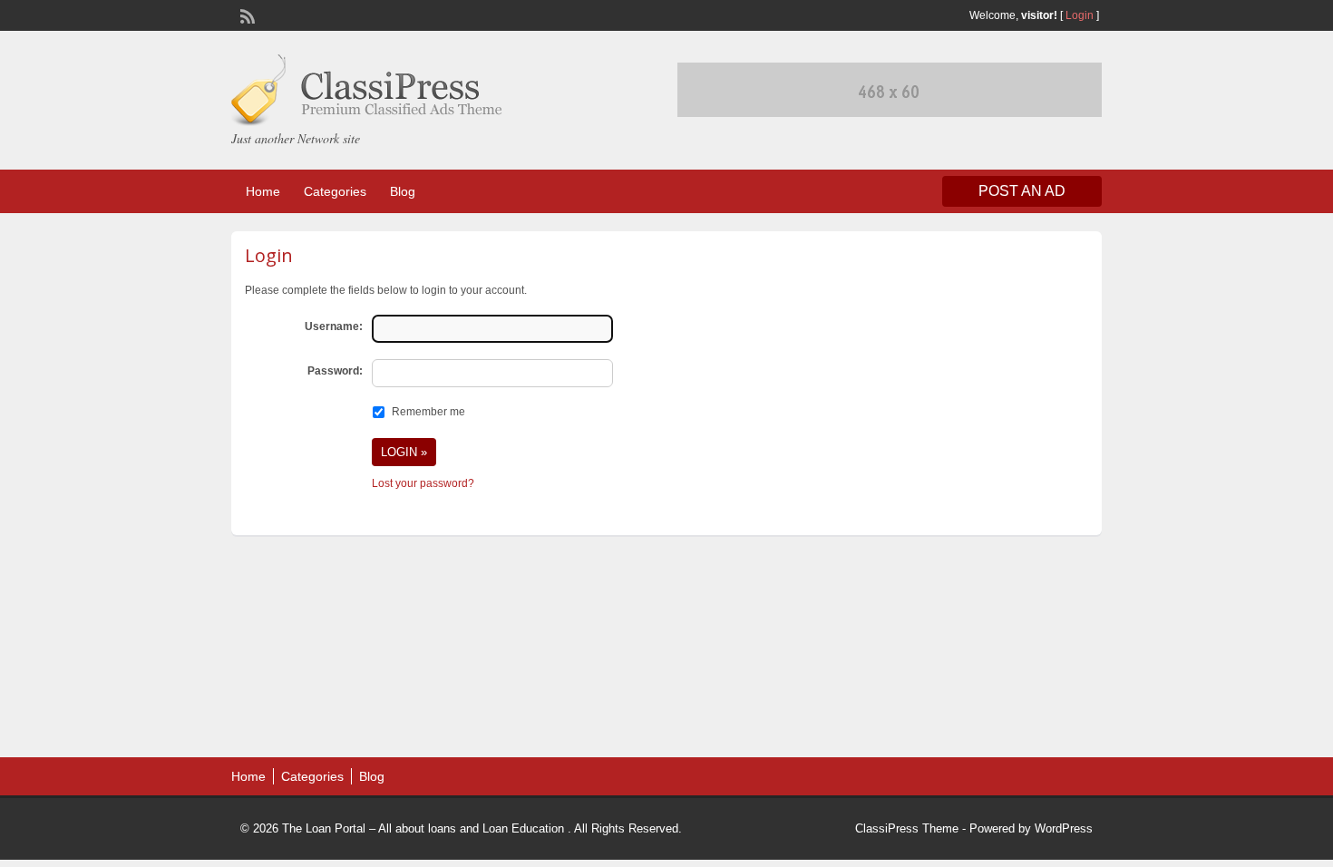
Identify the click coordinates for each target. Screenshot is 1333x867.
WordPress (1064, 828)
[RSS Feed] (245, 14)
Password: (335, 371)
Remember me (428, 411)
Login (1079, 15)
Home (263, 191)
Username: (334, 326)
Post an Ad (1021, 191)
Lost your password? (423, 483)
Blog (402, 191)
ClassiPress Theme (906, 828)
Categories (335, 191)
